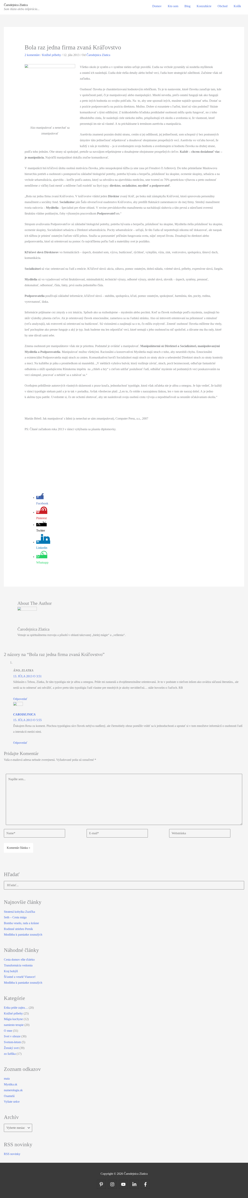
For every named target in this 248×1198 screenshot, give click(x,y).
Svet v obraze (12, 1036)
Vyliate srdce (12, 1101)
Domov (157, 6)
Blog (187, 6)
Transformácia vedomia (18, 965)
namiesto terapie (14, 1024)
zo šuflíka (10, 1053)
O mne (8, 1030)
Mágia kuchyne (13, 1019)
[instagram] (113, 1184)
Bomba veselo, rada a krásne (21, 923)
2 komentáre (32, 55)
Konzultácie (204, 6)
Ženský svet (11, 1048)
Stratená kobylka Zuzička (19, 911)
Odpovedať (20, 699)
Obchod (222, 6)
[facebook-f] (146, 1184)
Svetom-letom (12, 1042)
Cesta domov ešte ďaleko (19, 959)
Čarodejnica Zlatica (16, 5)
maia (7, 1078)
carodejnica (24, 714)
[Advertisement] (124, 464)
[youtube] (124, 1184)
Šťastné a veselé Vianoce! (19, 976)
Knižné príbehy (51, 55)
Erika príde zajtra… (16, 1007)
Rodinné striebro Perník (18, 929)
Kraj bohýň (11, 971)
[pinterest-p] (102, 1184)
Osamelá (9, 1096)
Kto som (173, 6)
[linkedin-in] (135, 1184)
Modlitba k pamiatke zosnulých (23, 934)
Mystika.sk (10, 1084)
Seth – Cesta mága (15, 917)
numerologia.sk (13, 1090)
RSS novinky (12, 1154)
